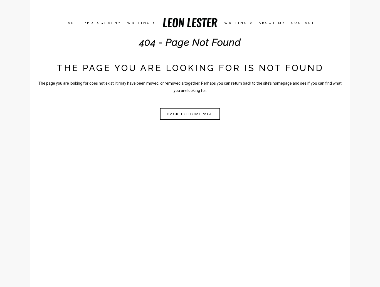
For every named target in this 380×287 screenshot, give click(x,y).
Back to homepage (190, 114)
